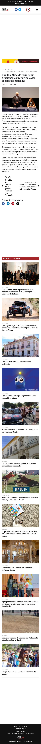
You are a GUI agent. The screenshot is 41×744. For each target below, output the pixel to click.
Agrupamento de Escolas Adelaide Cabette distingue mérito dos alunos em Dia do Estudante (20, 604)
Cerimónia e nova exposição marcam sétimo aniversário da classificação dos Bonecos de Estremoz (18, 292)
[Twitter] (19, 9)
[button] (28, 9)
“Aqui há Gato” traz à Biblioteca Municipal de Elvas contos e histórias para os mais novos (19, 534)
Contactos (20, 731)
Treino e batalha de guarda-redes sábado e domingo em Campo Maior (20, 499)
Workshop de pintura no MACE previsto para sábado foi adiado (19, 465)
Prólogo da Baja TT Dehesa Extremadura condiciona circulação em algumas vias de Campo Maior (20, 328)
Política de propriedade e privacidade (20, 733)
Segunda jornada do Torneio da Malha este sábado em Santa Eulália (20, 639)
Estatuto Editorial (20, 726)
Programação (20, 729)
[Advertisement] (20, 35)
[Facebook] (16, 9)
